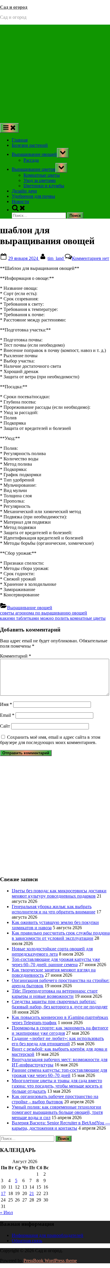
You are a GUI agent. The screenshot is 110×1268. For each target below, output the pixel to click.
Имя (6, 704)
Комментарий (15, 655)
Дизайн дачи (24, 190)
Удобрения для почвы (33, 196)
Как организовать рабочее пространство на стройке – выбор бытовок (55, 1099)
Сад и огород (13, 7)
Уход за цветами (39, 180)
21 (31, 1193)
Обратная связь (27, 1240)
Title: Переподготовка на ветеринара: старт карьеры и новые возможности (55, 993)
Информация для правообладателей (47, 1235)
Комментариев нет (90, 258)
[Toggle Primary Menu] (9, 128)
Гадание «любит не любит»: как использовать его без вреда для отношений (58, 1041)
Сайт (5, 726)
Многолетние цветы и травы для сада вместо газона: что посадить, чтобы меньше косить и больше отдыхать (57, 1086)
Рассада (31, 160)
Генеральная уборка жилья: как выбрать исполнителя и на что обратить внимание (53, 909)
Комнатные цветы (41, 175)
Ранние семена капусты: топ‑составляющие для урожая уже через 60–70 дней (59, 1073)
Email (7, 715)
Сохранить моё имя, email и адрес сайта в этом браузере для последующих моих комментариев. (50, 740)
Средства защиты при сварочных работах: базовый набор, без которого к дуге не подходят (60, 1004)
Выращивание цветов (33, 169)
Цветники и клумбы (43, 185)
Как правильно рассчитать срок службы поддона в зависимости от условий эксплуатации (61, 935)
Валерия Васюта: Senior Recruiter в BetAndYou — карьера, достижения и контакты (61, 1125)
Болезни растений (30, 145)
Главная (20, 139)
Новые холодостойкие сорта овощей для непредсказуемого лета (52, 951)
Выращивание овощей (34, 154)
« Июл (6, 1212)
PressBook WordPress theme (50, 1260)
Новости (20, 201)
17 (3, 1193)
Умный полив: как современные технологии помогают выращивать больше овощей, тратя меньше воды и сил (57, 1112)
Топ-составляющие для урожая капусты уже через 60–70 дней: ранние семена (56, 962)
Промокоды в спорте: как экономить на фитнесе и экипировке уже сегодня (60, 1030)
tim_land (56, 258)
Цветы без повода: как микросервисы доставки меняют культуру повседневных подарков (59, 893)
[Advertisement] (55, 72)
